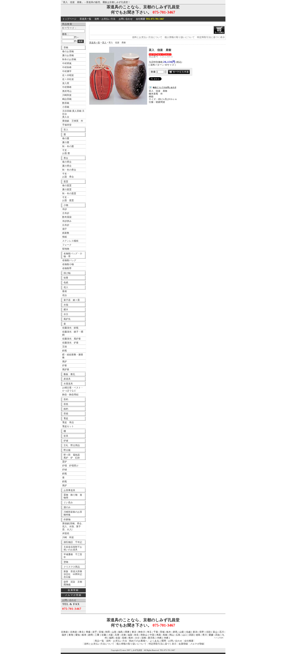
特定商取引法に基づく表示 (211, 37)
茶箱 (66, 413)
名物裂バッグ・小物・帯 (73, 255)
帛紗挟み (67, 221)
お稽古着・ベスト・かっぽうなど (72, 389)
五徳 (64, 346)
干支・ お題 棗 (66, 152)
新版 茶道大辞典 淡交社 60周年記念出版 (74, 574)
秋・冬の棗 (68, 146)
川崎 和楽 (68, 537)
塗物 (66, 562)
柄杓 (66, 409)
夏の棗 (65, 142)
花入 (66, 287)
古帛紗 (65, 213)
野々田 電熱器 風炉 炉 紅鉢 (73, 456)
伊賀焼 (65, 533)
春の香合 (67, 162)
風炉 (64, 361)
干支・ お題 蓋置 (68, 199)
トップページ (69, 19)
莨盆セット (68, 426)
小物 (66, 205)
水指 (66, 305)
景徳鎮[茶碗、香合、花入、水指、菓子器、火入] (73, 526)
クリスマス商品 (72, 567)
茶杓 (66, 399)
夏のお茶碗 (68, 55)
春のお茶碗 (68, 51)
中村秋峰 (67, 67)
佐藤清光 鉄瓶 (70, 328)
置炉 (64, 461)
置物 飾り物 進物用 (73, 496)
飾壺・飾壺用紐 (70, 394)
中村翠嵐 (67, 63)
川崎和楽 (67, 95)
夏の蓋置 (67, 189)
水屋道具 (68, 383)
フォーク (67, 245)
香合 (66, 158)
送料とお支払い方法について (147, 37)
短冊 (66, 278)
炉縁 (66, 440)
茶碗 (66, 47)
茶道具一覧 (85, 19)
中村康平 (67, 71)
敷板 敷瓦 (69, 374)
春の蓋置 (67, 185)
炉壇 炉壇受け (70, 465)
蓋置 (66, 181)
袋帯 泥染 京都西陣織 (73, 583)
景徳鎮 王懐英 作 (72, 121)
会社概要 (150, 19)
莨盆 (66, 418)
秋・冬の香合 (69, 170)
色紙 (66, 282)
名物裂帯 (67, 268)
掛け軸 (67, 273)
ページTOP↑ (219, 638)
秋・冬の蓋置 (69, 193)
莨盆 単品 (68, 422)
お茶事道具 (69, 490)
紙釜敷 (65, 233)
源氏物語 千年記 (73, 542)
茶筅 (66, 404)
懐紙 (64, 237)
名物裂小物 (68, 264)
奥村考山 (67, 91)
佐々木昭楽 (68, 75)
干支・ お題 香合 (68, 175)
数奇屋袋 (67, 217)
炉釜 (64, 365)
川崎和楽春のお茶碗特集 (73, 513)
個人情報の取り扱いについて (180, 37)
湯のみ (67, 507)
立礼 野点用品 (72, 445)
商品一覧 (99, 641)
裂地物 (65, 249)
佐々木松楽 (68, 79)
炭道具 (67, 379)
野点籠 (67, 450)
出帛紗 (65, 225)
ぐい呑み (68, 502)
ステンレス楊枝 (70, 241)
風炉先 (67, 319)
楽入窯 (65, 83)
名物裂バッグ (69, 260)
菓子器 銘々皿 (72, 300)
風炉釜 (65, 369)
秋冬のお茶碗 (69, 59)
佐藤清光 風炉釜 (71, 338)
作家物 (67, 519)
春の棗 (65, 138)
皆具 (66, 436)
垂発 (64, 291)
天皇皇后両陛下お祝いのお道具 (73, 548)
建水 (66, 309)
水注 (66, 314)
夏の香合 (67, 166)
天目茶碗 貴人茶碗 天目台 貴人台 (73, 114)
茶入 (66, 129)
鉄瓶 (64, 350)
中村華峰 (67, 87)
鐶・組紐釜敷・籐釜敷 (72, 356)
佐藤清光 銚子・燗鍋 (72, 333)
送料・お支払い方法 (105, 19)
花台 (64, 295)
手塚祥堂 (67, 125)
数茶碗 (65, 103)
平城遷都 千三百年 (73, 555)
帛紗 (64, 209)
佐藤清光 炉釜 (70, 342)
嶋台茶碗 (67, 99)
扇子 (64, 229)
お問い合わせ (126, 19)
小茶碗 (65, 107)
